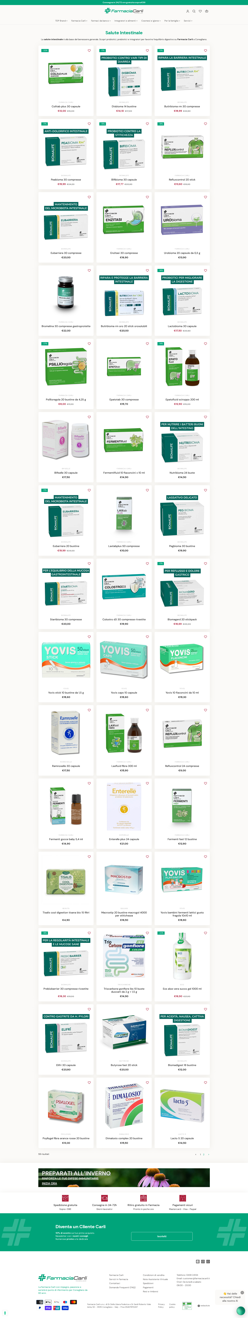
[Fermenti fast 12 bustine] (182, 806)
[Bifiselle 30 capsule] (66, 440)
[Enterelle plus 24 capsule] (124, 806)
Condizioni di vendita (153, 1275)
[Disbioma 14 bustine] (124, 73)
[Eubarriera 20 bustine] (66, 513)
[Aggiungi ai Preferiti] (89, 50)
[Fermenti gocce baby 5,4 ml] (66, 806)
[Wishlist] (200, 11)
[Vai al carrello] (206, 11)
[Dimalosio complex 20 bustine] (124, 1105)
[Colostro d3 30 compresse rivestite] (124, 586)
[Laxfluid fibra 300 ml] (124, 733)
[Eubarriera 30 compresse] (66, 220)
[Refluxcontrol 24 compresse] (182, 733)
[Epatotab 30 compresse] (124, 367)
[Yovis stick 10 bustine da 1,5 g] (66, 660)
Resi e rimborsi (150, 1291)
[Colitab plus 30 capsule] (66, 73)
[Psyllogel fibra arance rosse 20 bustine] (66, 1105)
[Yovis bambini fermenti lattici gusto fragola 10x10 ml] (182, 880)
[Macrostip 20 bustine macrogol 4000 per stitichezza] (124, 880)
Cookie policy (172, 1305)
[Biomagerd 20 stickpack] (182, 586)
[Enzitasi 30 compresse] (124, 220)
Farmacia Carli (116, 1275)
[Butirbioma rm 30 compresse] (182, 73)
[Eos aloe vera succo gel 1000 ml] (182, 956)
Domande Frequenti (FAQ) (122, 1287)
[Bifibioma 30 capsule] (124, 147)
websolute (205, 1305)
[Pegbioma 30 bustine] (182, 513)
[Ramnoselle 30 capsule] (66, 733)
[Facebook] (197, 1261)
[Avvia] (241, 1311)
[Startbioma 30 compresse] (66, 586)
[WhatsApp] (208, 1261)
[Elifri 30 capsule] (66, 1032)
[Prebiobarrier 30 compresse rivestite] (66, 956)
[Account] (188, 11)
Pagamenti (148, 1287)
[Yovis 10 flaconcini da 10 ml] (182, 660)
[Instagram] (203, 1261)
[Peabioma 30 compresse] (66, 147)
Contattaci (114, 1283)
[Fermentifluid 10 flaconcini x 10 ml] (124, 440)
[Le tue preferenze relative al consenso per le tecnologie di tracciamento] (5, 1313)
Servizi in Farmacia (118, 1279)
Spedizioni (148, 1283)
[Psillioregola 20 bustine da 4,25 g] (66, 367)
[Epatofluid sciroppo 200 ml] (182, 367)
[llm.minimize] (242, 1292)
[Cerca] (194, 11)
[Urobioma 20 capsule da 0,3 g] (182, 220)
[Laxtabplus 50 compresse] (124, 513)
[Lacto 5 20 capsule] (182, 1105)
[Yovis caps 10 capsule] (124, 660)
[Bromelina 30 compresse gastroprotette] (66, 293)
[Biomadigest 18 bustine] (182, 1032)
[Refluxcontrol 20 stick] (182, 147)
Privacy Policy (161, 1305)
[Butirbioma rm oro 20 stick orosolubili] (124, 293)
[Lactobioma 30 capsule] (182, 293)
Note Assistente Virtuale (155, 1279)
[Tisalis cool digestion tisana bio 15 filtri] (66, 880)
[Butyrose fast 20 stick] (124, 1032)
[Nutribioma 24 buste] (182, 440)
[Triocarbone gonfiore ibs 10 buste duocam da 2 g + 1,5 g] (124, 956)
